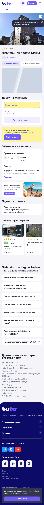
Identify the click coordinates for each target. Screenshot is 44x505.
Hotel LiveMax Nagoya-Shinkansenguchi (17, 368)
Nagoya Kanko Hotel (10, 371)
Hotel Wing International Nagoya (14, 382)
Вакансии (5, 473)
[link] (9, 193)
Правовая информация (10, 479)
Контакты (5, 476)
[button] (22, 3)
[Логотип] (6, 3)
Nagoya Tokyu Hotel (10, 362)
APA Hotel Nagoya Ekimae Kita (14, 390)
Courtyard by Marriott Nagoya (13, 365)
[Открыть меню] (40, 3)
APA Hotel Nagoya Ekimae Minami (15, 396)
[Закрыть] (41, 22)
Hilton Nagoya (7, 384)
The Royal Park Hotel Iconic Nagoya (16, 379)
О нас (4, 471)
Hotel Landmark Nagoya (11, 387)
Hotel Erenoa (7, 393)
